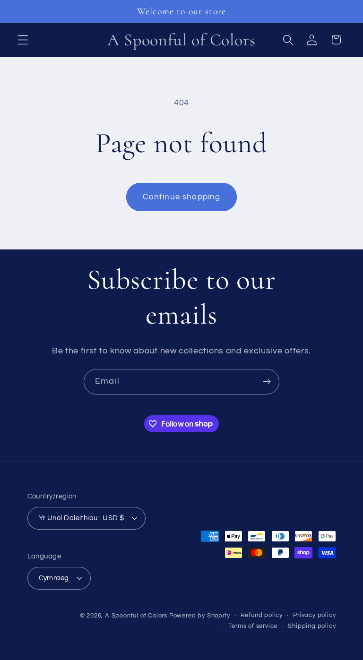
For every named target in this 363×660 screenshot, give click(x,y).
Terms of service (252, 626)
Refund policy (262, 615)
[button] (23, 40)
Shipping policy (312, 626)
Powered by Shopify (199, 616)
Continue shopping (182, 197)
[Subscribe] (267, 381)
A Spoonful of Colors (136, 616)
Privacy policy (314, 615)
